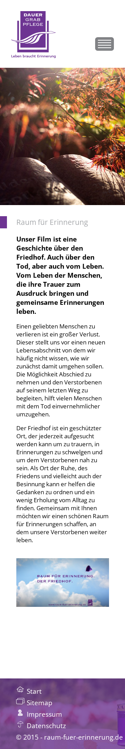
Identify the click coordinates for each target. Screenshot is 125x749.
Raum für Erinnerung (52, 222)
